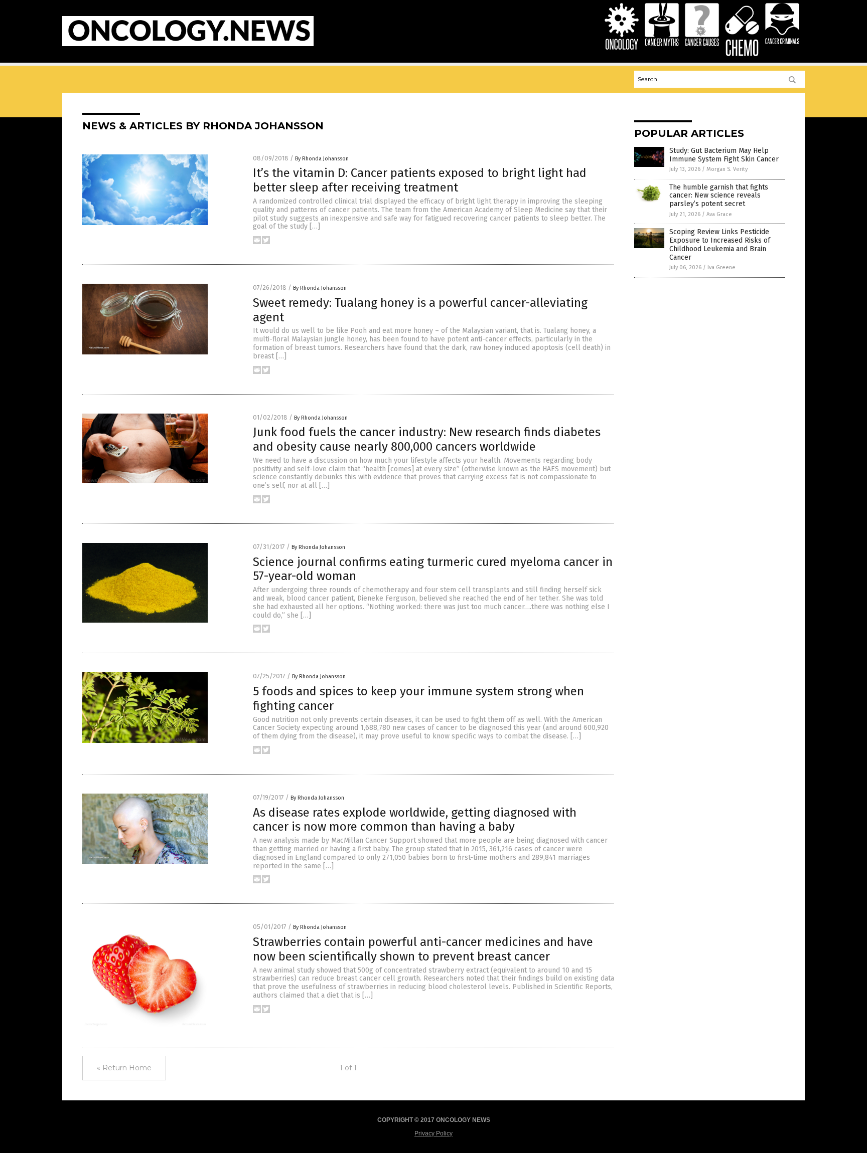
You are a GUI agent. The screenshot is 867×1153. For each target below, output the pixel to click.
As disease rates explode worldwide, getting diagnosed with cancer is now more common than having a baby (414, 820)
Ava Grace (719, 214)
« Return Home (124, 1067)
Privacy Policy (433, 1133)
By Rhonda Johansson (322, 158)
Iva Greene (721, 267)
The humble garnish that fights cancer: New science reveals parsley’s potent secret (718, 196)
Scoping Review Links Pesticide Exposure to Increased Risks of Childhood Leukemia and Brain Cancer (719, 244)
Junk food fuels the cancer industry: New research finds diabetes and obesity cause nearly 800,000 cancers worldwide (427, 439)
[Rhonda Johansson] (188, 44)
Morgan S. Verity (727, 169)
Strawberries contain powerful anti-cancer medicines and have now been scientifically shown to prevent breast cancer (423, 949)
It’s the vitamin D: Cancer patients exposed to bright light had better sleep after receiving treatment (420, 180)
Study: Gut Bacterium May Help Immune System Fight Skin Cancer (724, 154)
